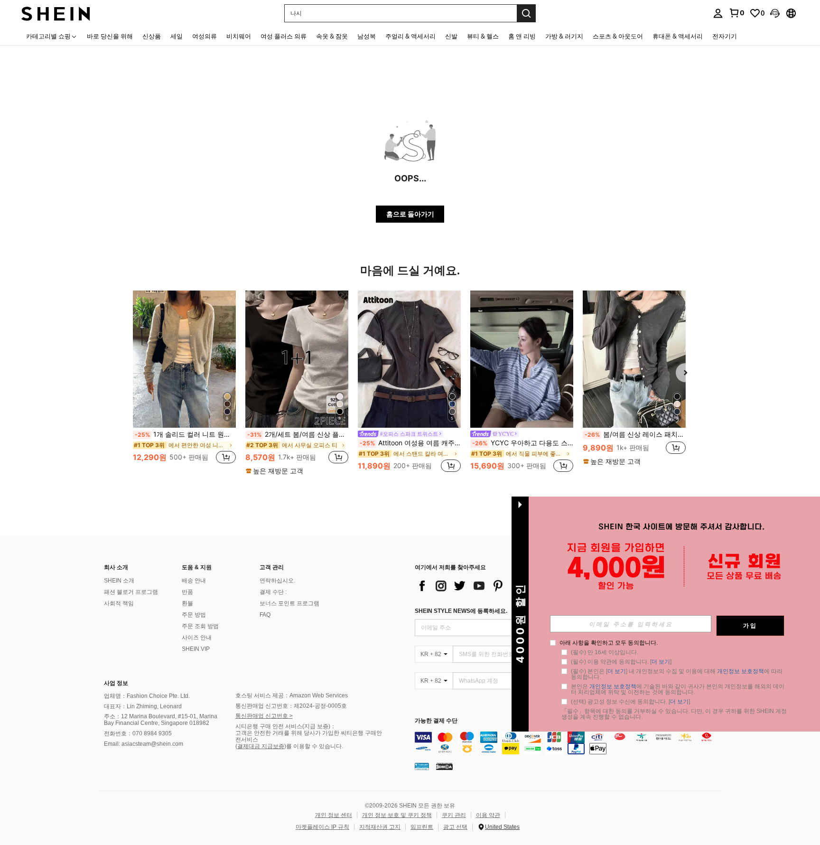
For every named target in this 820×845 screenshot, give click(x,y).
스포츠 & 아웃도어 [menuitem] (618, 36)
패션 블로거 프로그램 (131, 592)
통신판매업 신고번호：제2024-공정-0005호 (291, 706)
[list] (491, 586)
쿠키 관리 (454, 815)
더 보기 (661, 661)
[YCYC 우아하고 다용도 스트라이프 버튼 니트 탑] (521, 359)
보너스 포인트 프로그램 (289, 603)
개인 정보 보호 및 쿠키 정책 (397, 815)
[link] (736, 13)
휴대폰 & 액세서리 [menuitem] (677, 36)
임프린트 (421, 827)
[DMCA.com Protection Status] (444, 766)
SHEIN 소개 (119, 580)
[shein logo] (55, 13)
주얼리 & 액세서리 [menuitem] (410, 36)
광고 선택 (455, 827)
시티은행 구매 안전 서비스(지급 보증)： (285, 726)
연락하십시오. (277, 580)
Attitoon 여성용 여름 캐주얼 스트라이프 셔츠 (410, 443)
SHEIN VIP (196, 649)
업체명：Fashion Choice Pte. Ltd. (147, 696)
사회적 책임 (119, 603)
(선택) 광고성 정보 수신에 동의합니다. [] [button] (630, 701)
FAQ (265, 614)
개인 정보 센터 (333, 815)
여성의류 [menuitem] (204, 36)
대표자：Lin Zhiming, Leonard (143, 706)
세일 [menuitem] (176, 36)
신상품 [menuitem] (151, 36)
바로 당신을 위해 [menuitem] (110, 36)
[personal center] (718, 13)
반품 (187, 592)
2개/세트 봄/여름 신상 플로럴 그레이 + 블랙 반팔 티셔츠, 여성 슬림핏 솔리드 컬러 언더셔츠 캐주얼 (297, 434)
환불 (187, 603)
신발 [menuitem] (451, 36)
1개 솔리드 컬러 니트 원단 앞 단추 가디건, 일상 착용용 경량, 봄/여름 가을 (185, 434)
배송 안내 (194, 580)
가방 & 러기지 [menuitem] (564, 36)
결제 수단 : (273, 592)
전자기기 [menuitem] (724, 36)
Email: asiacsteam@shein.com (143, 744)
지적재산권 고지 (380, 827)
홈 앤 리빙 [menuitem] (522, 36)
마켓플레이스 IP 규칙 (322, 827)
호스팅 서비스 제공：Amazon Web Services (291, 695)
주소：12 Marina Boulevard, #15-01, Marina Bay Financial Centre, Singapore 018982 (160, 719)
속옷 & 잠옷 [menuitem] (332, 36)
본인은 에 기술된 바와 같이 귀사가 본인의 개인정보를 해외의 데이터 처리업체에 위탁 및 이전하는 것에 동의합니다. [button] (677, 689)
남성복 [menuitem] (366, 36)
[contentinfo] (570, 743)
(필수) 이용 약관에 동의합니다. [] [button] (621, 662)
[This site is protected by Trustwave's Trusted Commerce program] (422, 766)
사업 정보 (116, 683)
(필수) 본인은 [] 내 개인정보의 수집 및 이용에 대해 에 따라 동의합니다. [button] (677, 674)
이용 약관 (488, 815)
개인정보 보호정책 (740, 671)
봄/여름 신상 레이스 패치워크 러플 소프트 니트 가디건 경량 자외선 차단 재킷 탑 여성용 (635, 434)
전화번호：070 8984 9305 (138, 733)
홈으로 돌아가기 (410, 214)
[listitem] (184, 382)
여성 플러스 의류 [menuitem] (284, 36)
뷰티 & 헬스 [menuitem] (483, 36)
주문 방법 (194, 614)
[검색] (526, 13)
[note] (275, 471)
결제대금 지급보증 (260, 746)
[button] (775, 13)
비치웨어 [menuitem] (238, 36)
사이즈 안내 (197, 637)
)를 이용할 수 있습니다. (313, 746)
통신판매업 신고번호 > (264, 716)
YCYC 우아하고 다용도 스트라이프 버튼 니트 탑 (522, 443)
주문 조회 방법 (200, 626)
